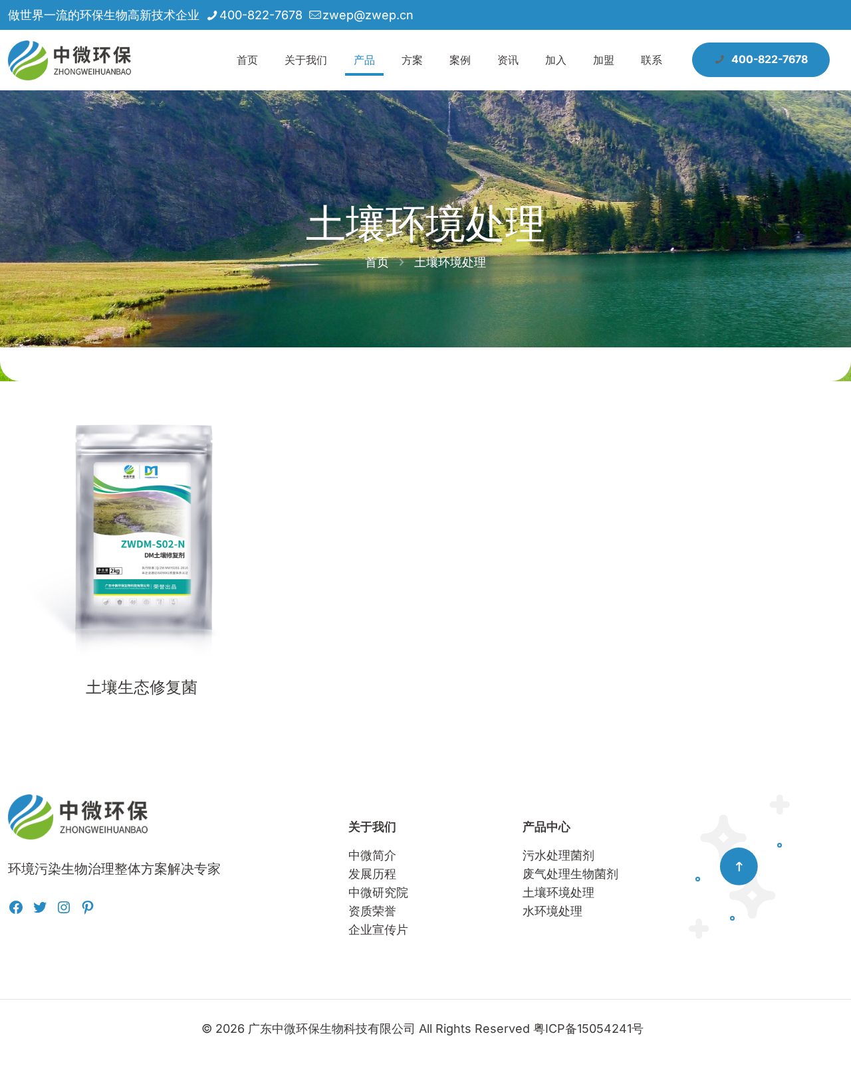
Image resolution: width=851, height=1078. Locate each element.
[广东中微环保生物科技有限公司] (69, 60)
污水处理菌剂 (558, 855)
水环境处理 (552, 911)
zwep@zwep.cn (368, 15)
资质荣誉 (372, 911)
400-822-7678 (261, 15)
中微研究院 (378, 892)
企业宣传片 (378, 930)
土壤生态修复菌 (141, 687)
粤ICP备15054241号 (588, 1028)
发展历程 (372, 874)
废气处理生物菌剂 (570, 874)
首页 (377, 262)
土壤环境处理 (558, 892)
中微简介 (372, 855)
